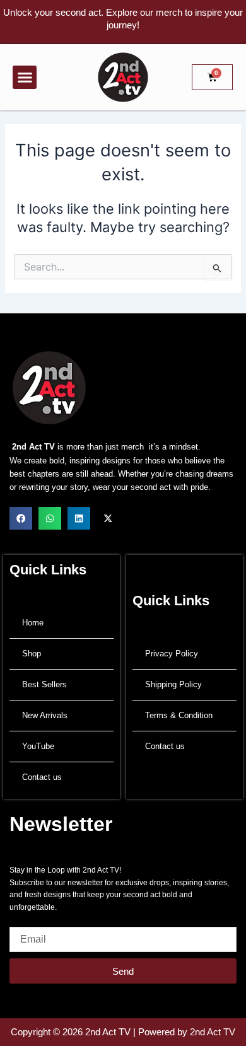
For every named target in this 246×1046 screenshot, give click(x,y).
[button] (25, 78)
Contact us (42, 777)
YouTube (38, 746)
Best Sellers (44, 684)
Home (33, 622)
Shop (31, 653)
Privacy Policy (171, 653)
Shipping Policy (173, 684)
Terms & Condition (179, 715)
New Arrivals (44, 715)
